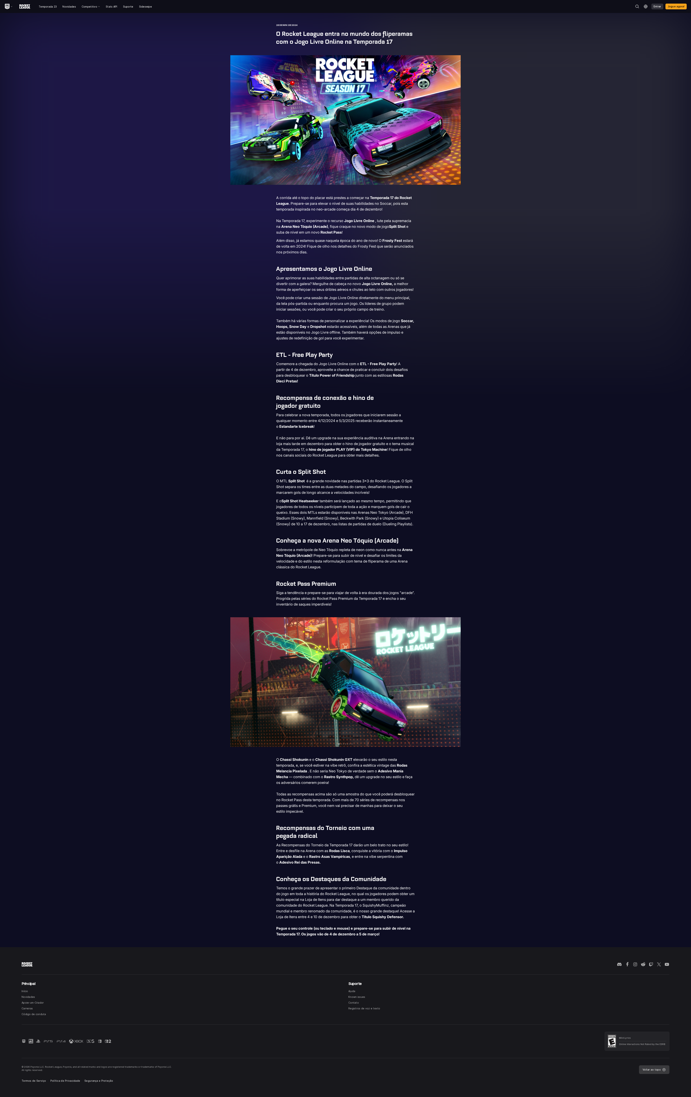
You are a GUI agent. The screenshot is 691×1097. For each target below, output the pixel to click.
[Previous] (235, 682)
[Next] (455, 682)
